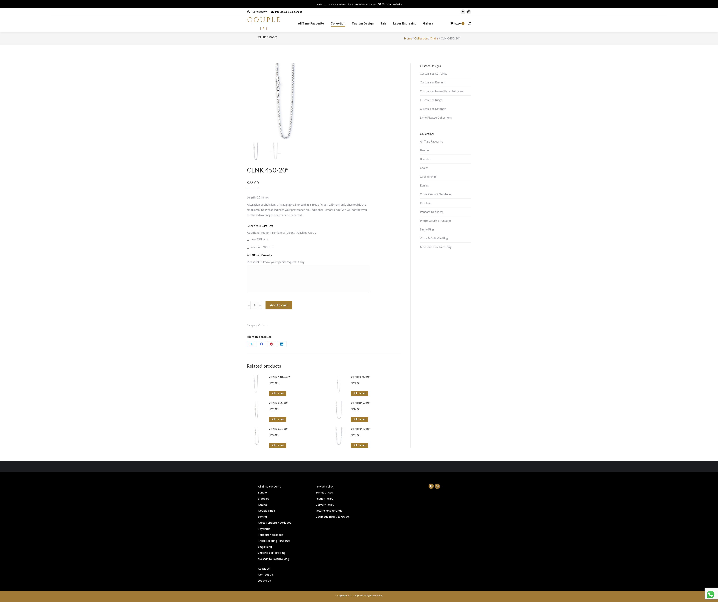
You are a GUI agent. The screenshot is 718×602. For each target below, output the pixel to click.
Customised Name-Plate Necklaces (441, 91)
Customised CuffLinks (433, 73)
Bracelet (425, 159)
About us (264, 569)
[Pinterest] (271, 344)
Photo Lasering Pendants (436, 220)
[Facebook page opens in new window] (463, 11)
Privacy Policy (324, 499)
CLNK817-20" (360, 403)
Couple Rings (428, 176)
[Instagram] (437, 486)
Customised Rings (431, 100)
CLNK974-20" (360, 377)
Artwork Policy (325, 486)
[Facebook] (261, 344)
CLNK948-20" (278, 429)
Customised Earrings (433, 82)
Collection (421, 38)
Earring (424, 185)
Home (408, 38)
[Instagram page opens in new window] (468, 11)
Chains (434, 38)
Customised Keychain (433, 108)
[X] (251, 344)
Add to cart (279, 305)
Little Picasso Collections (436, 117)
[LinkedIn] (281, 344)
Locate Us (264, 581)
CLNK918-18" (360, 429)
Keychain (425, 203)
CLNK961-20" (278, 403)
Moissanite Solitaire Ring (436, 247)
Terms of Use (324, 492)
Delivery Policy (325, 505)
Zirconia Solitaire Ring (434, 238)
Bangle (424, 150)
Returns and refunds (329, 511)
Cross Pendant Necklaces (435, 194)
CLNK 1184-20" (279, 377)
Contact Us (265, 575)
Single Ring (427, 229)
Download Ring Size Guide (332, 517)
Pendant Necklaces (432, 211)
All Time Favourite (431, 141)
